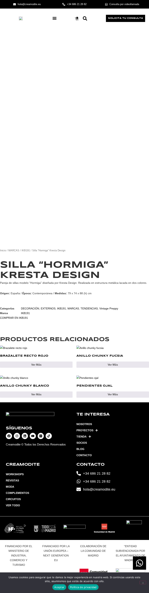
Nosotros (84, 424)
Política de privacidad (83, 587)
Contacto (84, 455)
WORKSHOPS (15, 474)
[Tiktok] (49, 436)
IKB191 (26, 250)
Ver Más (36, 364)
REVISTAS (12, 480)
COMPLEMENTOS (17, 492)
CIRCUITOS (13, 499)
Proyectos (84, 430)
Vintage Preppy (108, 308)
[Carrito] (77, 18)
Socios (81, 442)
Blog (80, 449)
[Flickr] (41, 436)
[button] (54, 18)
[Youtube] (33, 436)
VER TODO (13, 505)
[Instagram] (17, 436)
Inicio (3, 250)
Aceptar (59, 587)
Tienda (81, 436)
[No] (142, 582)
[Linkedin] (25, 436)
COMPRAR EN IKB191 (14, 317)
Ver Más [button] (113, 394)
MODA (10, 486)
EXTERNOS (48, 308)
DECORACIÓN (30, 308)
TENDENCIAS (89, 308)
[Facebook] (9, 436)
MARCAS (13, 250)
